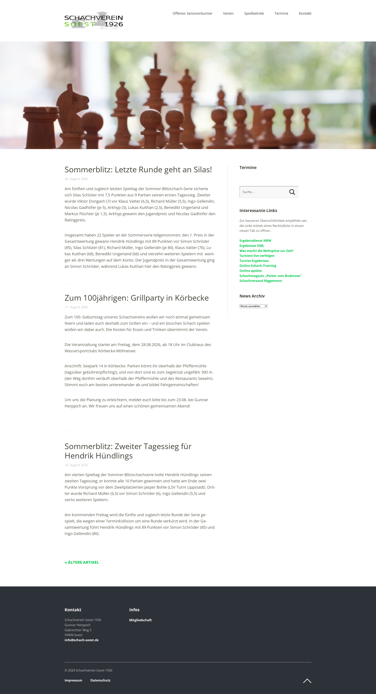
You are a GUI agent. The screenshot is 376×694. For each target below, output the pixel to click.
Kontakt (305, 14)
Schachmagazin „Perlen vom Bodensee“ (270, 276)
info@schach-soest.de (82, 640)
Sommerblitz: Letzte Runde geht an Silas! (138, 169)
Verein (228, 14)
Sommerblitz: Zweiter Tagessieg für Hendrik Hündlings (128, 451)
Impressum (73, 680)
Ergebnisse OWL (252, 246)
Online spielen (251, 271)
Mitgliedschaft (140, 620)
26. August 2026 (76, 179)
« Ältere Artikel (82, 562)
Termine (281, 14)
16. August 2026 (76, 465)
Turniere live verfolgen (257, 256)
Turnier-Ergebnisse (254, 261)
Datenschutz (100, 680)
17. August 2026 (76, 307)
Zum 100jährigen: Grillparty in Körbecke (137, 297)
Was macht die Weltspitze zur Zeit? (267, 251)
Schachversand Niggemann (261, 281)
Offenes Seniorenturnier (192, 14)
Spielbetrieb (254, 14)
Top (307, 681)
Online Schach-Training (258, 265)
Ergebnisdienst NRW (255, 240)
